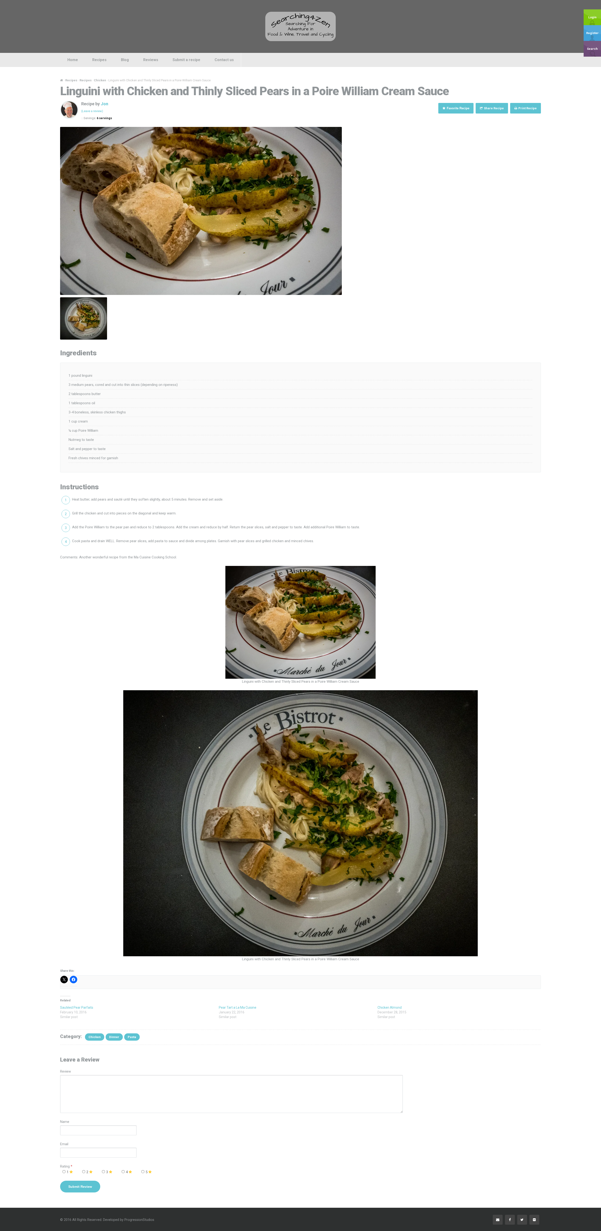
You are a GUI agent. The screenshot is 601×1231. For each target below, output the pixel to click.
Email (64, 1144)
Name (64, 1122)
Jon (104, 103)
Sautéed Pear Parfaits (76, 1007)
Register (592, 33)
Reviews (150, 60)
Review (65, 1071)
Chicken (95, 1037)
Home (72, 60)
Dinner (114, 1037)
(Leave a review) (92, 111)
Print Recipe (527, 108)
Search (592, 49)
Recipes (99, 60)
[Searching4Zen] (300, 26)
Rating (66, 1166)
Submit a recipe (186, 60)
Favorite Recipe (457, 108)
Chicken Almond (390, 1007)
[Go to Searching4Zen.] (61, 80)
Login (592, 17)
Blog (125, 60)
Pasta (132, 1037)
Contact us (224, 60)
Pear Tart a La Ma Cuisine (237, 1007)
